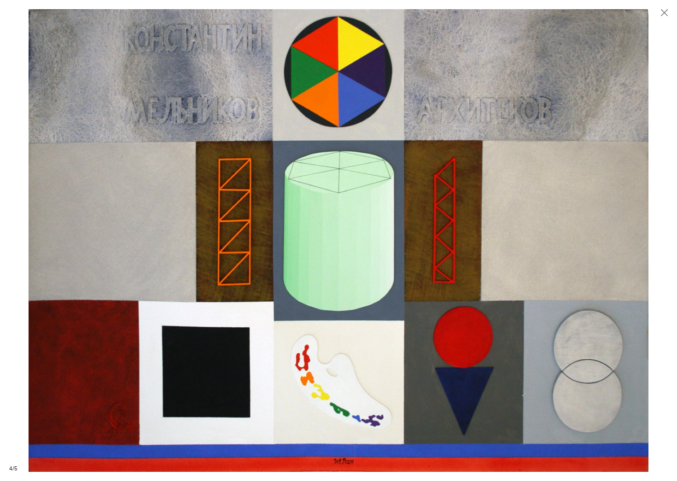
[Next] (507, 240)
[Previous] (169, 240)
